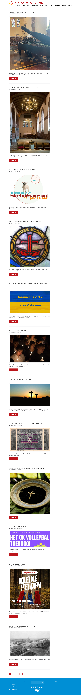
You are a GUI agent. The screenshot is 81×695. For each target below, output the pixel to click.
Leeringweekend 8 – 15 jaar (17, 564)
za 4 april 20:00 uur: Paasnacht (18, 330)
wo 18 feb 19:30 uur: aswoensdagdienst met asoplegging (26, 468)
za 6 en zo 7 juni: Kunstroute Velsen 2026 (22, 170)
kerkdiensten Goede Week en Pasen (20, 379)
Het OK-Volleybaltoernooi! (17, 527)
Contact (55, 683)
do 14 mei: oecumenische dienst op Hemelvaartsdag (25, 222)
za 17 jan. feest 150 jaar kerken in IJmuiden (22, 626)
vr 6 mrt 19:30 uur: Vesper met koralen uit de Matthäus (26, 424)
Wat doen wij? (34, 5)
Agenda (70, 5)
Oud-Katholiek (43, 5)
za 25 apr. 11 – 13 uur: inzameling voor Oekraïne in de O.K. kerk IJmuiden (28, 284)
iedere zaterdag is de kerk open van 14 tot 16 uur (24, 87)
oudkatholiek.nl (57, 681)
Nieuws (64, 5)
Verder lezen (13, 78)
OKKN (51, 5)
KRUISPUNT (57, 5)
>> (23, 674)
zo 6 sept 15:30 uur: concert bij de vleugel (22, 12)
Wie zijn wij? (26, 5)
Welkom (18, 5)
